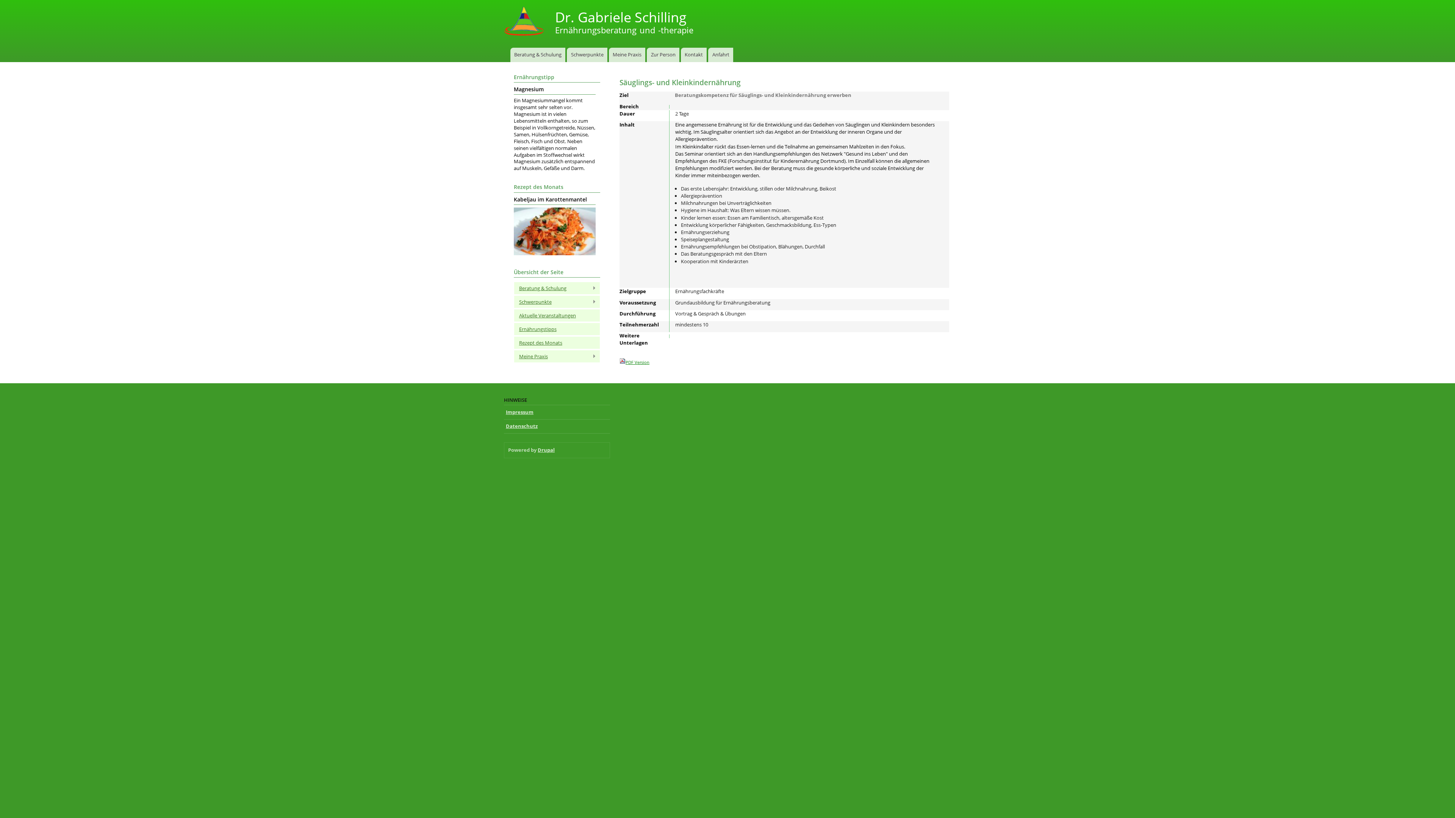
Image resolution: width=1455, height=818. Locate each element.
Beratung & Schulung (538, 54)
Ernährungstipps (538, 329)
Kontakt (694, 54)
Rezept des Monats (540, 342)
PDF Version (637, 362)
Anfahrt (720, 54)
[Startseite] (524, 22)
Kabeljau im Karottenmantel (550, 200)
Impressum (520, 412)
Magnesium (529, 89)
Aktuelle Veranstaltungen (547, 315)
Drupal (546, 449)
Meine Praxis (627, 54)
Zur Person (663, 54)
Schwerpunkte (587, 54)
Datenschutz (522, 426)
